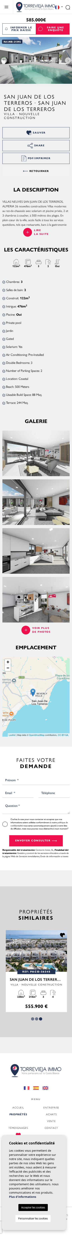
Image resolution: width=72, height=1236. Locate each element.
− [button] (8, 667)
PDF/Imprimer (39, 158)
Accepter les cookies (33, 1207)
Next (68, 60)
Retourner (39, 171)
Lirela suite (41, 232)
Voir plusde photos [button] (41, 629)
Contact (51, 1128)
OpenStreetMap (36, 734)
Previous (4, 60)
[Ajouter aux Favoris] (62, 934)
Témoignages (18, 1128)
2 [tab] (36, 1019)
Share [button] (39, 145)
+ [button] (8, 661)
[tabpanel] (36, 971)
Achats (51, 1114)
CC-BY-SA (63, 734)
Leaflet (12, 734)
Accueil (18, 1107)
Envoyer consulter (33, 840)
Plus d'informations (22, 1197)
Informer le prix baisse (21, 29)
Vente (51, 1121)
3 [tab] (40, 1019)
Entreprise (51, 1107)
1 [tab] (32, 1019)
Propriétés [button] (18, 1114)
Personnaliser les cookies (33, 1218)
